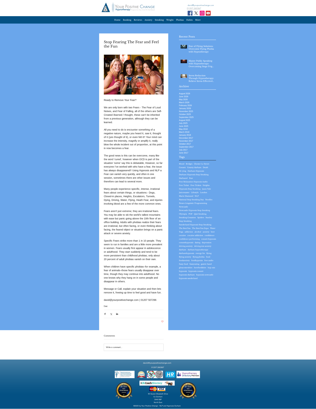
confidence (209, 235)
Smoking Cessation (187, 218)
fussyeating (194, 264)
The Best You (184, 228)
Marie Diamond (186, 196)
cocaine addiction (195, 235)
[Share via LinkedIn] (117, 314)
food (208, 257)
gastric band (206, 264)
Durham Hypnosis (196, 171)
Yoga (181, 232)
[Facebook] (190, 13)
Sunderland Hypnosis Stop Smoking (195, 225)
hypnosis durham (187, 275)
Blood (181, 164)
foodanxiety (184, 260)
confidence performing (189, 239)
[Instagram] (202, 13)
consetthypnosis (186, 243)
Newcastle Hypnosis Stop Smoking (194, 210)
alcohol (198, 232)
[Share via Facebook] (105, 314)
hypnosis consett (195, 271)
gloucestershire (185, 268)
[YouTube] (208, 13)
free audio (208, 260)
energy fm (200, 253)
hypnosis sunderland (188, 278)
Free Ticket (184, 185)
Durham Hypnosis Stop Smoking (193, 175)
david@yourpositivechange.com (157, 363)
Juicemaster (184, 192)
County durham (194, 167)
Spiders (200, 218)
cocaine (182, 235)
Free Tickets (195, 185)
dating (197, 243)
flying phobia (199, 257)
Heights (206, 185)
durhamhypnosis (186, 253)
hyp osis (211, 268)
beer (213, 232)
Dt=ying (182, 171)
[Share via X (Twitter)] (111, 314)
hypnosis (183, 271)
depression (206, 243)
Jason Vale (206, 189)
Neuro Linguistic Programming (193, 203)
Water (212, 228)
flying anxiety (185, 257)
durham (182, 250)
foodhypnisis (197, 260)
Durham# (183, 178)
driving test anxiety (202, 246)
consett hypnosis (208, 239)
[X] (196, 13)
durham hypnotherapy (198, 250)
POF (190, 214)
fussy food (183, 264)
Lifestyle (195, 192)
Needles (208, 200)
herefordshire (200, 268)
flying (208, 253)
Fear (191, 178)
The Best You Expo (200, 228)
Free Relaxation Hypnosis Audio (193, 182)
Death (205, 167)
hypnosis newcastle (204, 275)
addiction (189, 232)
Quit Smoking (200, 214)
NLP (197, 196)
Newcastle (183, 207)
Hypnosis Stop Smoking (189, 189)
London (203, 192)
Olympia (183, 214)
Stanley (209, 218)
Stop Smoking (185, 221)
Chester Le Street (201, 164)
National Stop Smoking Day (191, 200)
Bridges (189, 164)
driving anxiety (186, 246)
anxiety (206, 232)
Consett (182, 167)
